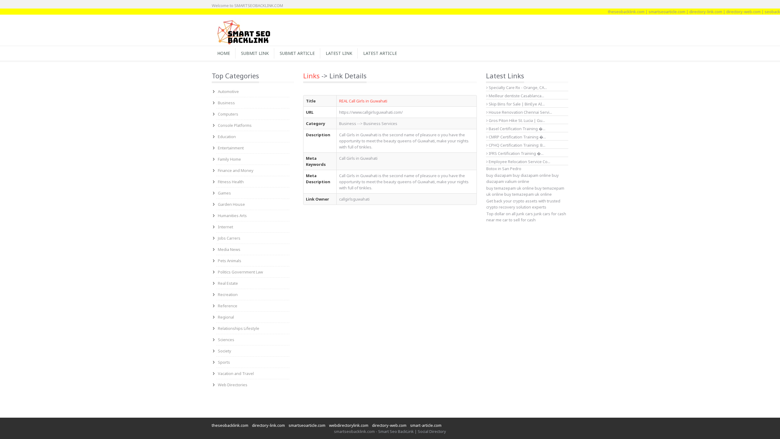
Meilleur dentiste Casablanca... (516, 95)
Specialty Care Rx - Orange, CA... (517, 87)
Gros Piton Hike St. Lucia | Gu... (516, 120)
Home (223, 53)
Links (311, 75)
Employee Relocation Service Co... (519, 161)
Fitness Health (231, 181)
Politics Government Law (240, 272)
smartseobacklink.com (354, 431)
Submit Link (255, 53)
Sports (224, 362)
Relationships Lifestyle (238, 328)
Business (226, 102)
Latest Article (380, 53)
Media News (229, 249)
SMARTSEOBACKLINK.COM (258, 5)
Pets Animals (229, 260)
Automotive (228, 91)
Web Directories (232, 384)
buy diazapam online (532, 175)
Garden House (231, 204)
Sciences (226, 339)
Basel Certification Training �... (516, 128)
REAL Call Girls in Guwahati (363, 101)
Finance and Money (236, 170)
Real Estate (228, 283)
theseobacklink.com (617, 11)
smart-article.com (425, 425)
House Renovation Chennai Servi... (520, 112)
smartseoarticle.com (658, 11)
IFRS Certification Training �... (516, 153)
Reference (227, 306)
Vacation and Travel (236, 373)
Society (224, 351)
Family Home (229, 159)
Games (224, 193)
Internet (225, 227)
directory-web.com (735, 11)
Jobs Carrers (229, 238)
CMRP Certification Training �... (517, 137)
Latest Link (339, 53)
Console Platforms (235, 125)
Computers (228, 114)
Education (227, 136)
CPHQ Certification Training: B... (516, 145)
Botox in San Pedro (503, 168)
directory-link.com (697, 11)
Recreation (228, 294)
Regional (226, 317)
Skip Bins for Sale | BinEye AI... (516, 104)
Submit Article (297, 53)
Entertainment (231, 148)
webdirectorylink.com (348, 425)
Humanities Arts (232, 215)
